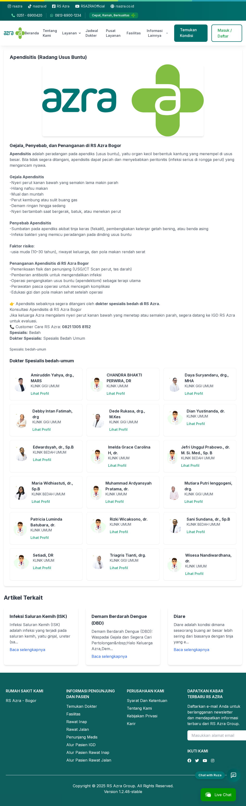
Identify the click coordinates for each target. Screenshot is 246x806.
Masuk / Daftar (225, 33)
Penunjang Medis (82, 737)
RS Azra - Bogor (21, 700)
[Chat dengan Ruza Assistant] (233, 775)
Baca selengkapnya (27, 649)
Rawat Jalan (77, 729)
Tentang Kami (50, 33)
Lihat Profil (40, 393)
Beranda (32, 33)
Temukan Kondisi (188, 32)
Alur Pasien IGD (81, 744)
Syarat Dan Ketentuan (147, 700)
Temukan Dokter (81, 706)
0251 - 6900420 (29, 15)
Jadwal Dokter (92, 33)
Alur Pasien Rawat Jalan (88, 760)
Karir (131, 723)
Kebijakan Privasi (142, 716)
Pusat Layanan (113, 33)
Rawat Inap (76, 721)
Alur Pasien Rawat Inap (87, 752)
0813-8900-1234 (68, 15)
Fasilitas (134, 33)
